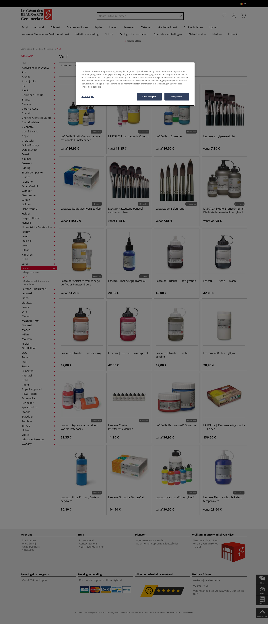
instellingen (87, 96)
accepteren (176, 96)
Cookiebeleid (94, 86)
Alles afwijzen (149, 96)
